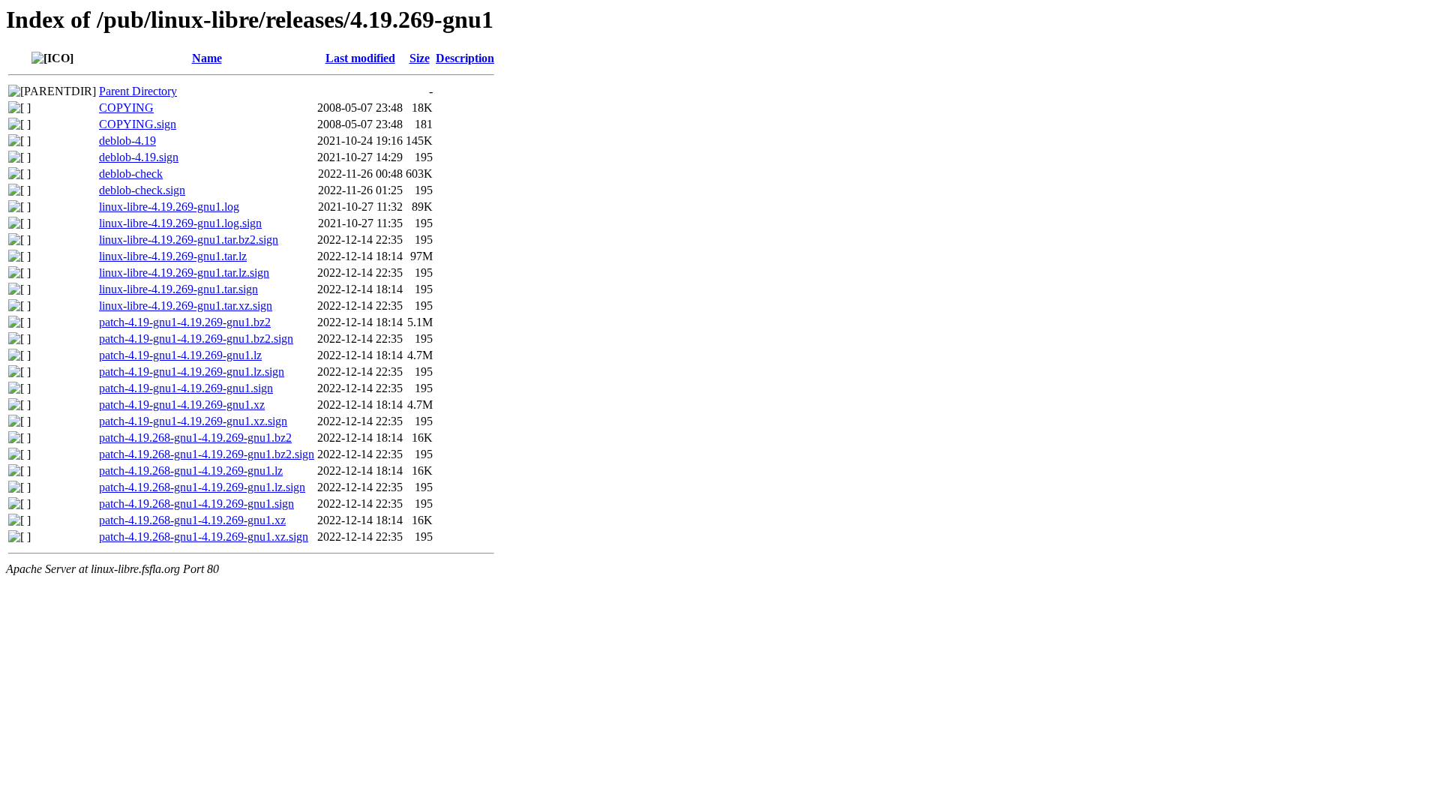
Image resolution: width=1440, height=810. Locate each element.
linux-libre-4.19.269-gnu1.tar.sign (178, 289)
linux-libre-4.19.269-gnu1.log (169, 206)
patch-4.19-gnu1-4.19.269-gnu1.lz (180, 355)
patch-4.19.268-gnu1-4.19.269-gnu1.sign (196, 503)
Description (465, 58)
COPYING (126, 107)
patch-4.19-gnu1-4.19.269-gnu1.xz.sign (193, 421)
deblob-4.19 (127, 140)
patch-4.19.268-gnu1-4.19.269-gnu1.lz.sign (202, 487)
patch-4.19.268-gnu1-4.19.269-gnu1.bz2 (195, 437)
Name (207, 58)
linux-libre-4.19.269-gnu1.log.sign (180, 223)
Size (420, 58)
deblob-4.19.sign (138, 157)
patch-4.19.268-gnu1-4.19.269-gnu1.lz (191, 470)
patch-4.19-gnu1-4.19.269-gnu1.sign (186, 388)
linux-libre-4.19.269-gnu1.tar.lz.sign (184, 272)
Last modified (360, 58)
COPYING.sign (137, 124)
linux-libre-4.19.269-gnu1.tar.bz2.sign (188, 239)
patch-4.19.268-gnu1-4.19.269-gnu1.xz (192, 520)
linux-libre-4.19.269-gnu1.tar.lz (173, 256)
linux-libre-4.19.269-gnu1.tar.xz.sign (185, 305)
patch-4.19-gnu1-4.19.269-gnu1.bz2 (185, 322)
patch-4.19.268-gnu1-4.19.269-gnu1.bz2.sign (206, 454)
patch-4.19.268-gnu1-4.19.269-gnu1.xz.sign (203, 536)
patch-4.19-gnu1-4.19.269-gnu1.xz (182, 404)
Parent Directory (138, 91)
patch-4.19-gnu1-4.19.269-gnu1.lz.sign (191, 371)
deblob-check (131, 173)
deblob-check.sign (142, 190)
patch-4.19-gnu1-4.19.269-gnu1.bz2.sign (196, 338)
